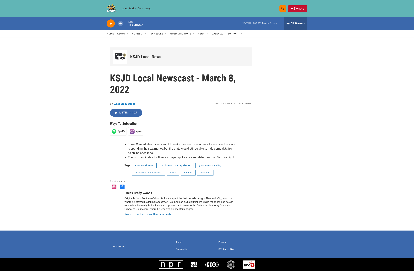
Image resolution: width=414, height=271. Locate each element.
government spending (210, 165)
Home (110, 33)
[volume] (120, 23)
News (201, 33)
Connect (138, 33)
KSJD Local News (145, 56)
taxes (173, 172)
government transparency (148, 172)
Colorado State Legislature (176, 165)
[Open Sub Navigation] (127, 33)
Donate (299, 8)
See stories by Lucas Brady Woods (148, 214)
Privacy (222, 242)
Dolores (188, 172)
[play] (110, 23)
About (121, 33)
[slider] (125, 23)
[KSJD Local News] (120, 57)
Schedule (157, 33)
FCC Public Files (226, 249)
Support (233, 33)
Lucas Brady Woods (124, 103)
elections (205, 172)
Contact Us (181, 249)
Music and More (180, 33)
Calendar (218, 33)
